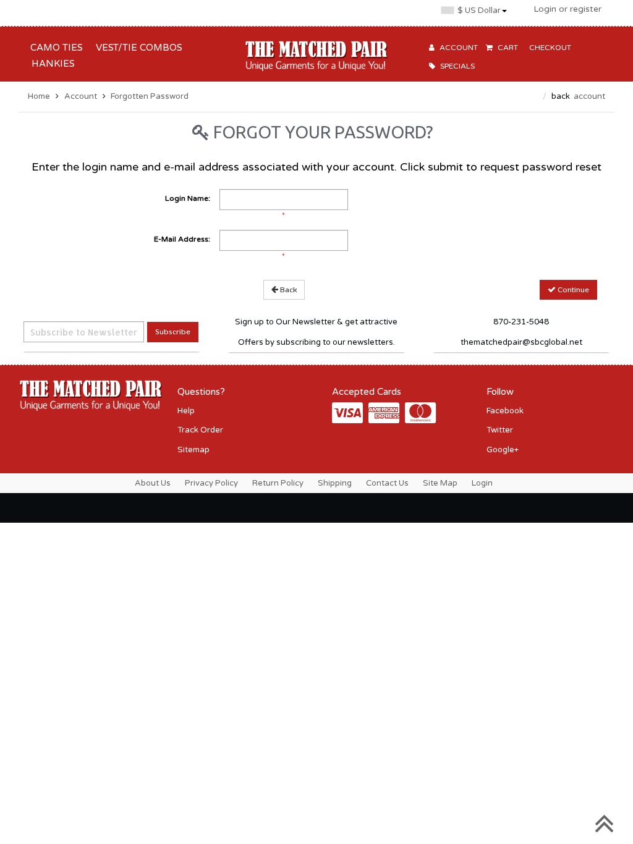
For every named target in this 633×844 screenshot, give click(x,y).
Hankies (51, 63)
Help (186, 411)
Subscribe (172, 331)
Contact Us (387, 483)
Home (39, 96)
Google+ (502, 450)
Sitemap (193, 450)
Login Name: (187, 198)
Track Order (200, 430)
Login (482, 483)
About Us (153, 483)
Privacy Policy (211, 483)
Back (287, 289)
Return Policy (278, 483)
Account (80, 96)
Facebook (505, 411)
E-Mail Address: (182, 239)
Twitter (499, 430)
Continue (572, 289)
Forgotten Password (150, 96)
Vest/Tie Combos (136, 47)
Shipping (335, 483)
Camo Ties (54, 47)
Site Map (440, 483)
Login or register (567, 9)
